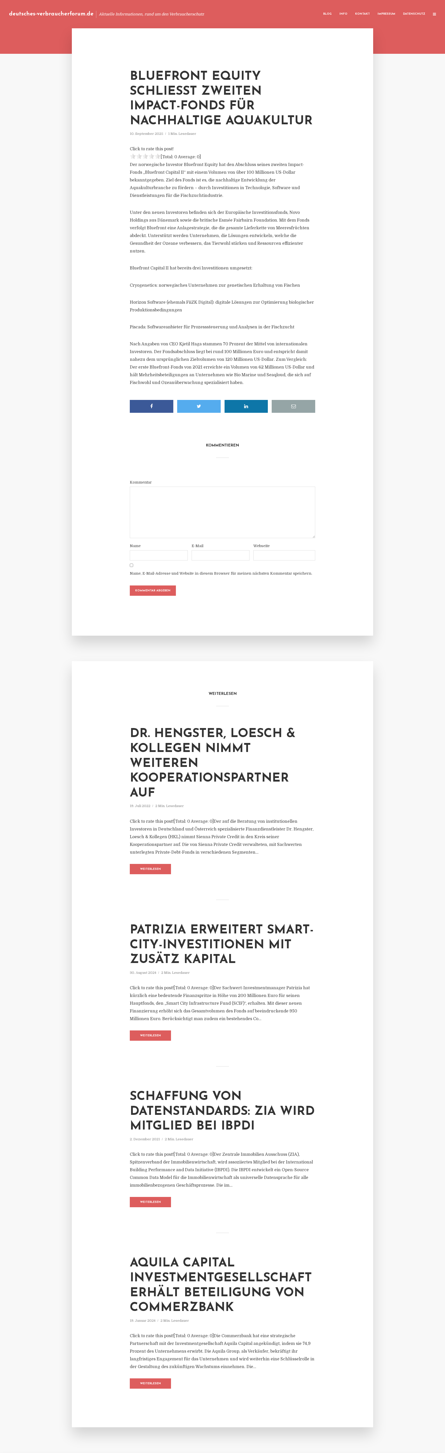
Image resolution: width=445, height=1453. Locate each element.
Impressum (386, 14)
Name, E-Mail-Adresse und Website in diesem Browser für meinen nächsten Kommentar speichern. (221, 573)
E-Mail (197, 546)
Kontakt (362, 14)
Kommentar (141, 482)
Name (135, 546)
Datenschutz (414, 14)
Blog (327, 14)
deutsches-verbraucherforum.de (51, 14)
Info (343, 14)
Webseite (261, 546)
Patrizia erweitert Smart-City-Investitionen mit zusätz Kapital (222, 945)
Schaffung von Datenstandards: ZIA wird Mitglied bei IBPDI (222, 1112)
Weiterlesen (150, 869)
